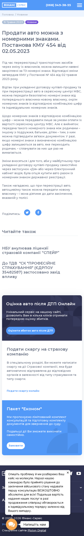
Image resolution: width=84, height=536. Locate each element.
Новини (22, 14)
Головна (8, 14)
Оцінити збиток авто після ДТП (30, 330)
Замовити (16, 445)
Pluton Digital (37, 530)
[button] (12, 524)
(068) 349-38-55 (58, 5)
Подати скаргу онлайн (23, 390)
